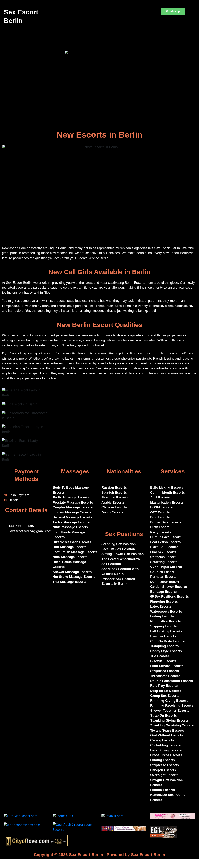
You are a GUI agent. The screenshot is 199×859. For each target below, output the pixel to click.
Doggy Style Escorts (166, 651)
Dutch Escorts (112, 512)
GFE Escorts (160, 512)
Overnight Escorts (164, 775)
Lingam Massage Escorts (72, 512)
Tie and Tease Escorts (167, 730)
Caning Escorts (162, 740)
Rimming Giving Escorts (169, 701)
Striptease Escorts (164, 671)
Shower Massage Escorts (72, 572)
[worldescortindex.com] (22, 825)
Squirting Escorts (163, 562)
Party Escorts (161, 532)
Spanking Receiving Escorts (172, 725)
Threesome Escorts (165, 676)
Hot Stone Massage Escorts (74, 577)
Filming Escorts (162, 760)
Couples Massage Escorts (73, 507)
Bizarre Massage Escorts (72, 542)
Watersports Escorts (166, 611)
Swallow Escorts (163, 636)
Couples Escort (162, 572)
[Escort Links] (172, 816)
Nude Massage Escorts (70, 527)
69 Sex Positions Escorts (169, 596)
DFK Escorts (160, 517)
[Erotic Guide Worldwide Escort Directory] (163, 832)
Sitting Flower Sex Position (122, 554)
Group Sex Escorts (164, 696)
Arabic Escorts (112, 502)
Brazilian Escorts (114, 497)
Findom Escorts (162, 790)
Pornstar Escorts (163, 577)
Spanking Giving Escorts (169, 720)
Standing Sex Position (118, 544)
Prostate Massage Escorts (73, 502)
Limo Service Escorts (166, 666)
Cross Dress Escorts (166, 755)
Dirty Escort (159, 527)
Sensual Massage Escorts (72, 517)
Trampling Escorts (164, 646)
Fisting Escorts (162, 616)
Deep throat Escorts (165, 691)
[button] (98, 12)
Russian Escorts (114, 487)
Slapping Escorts (163, 626)
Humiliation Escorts (165, 621)
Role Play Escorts (164, 686)
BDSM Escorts (161, 507)
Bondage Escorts (163, 592)
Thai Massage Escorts (69, 582)
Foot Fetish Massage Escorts (75, 552)
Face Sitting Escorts (166, 750)
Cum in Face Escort (165, 537)
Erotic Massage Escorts (71, 497)
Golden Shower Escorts (168, 586)
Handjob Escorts (163, 770)
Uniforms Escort (163, 557)
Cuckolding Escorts (165, 745)
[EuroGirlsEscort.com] (21, 816)
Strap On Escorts (163, 715)
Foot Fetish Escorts (165, 542)
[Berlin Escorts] (123, 828)
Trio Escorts (159, 656)
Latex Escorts (160, 606)
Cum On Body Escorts (167, 641)
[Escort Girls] (63, 816)
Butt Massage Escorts (69, 547)
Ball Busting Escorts (166, 631)
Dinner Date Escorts (166, 522)
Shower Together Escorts (169, 710)
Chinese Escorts (114, 507)
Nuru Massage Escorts (70, 557)
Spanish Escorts (114, 492)
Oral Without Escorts (166, 735)
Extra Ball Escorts (164, 547)
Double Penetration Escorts (171, 681)
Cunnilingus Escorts (166, 567)
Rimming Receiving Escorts (171, 705)
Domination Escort (164, 582)
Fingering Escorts (164, 601)
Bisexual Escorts (163, 661)
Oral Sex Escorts (163, 552)
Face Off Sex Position (118, 549)
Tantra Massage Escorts (71, 522)
